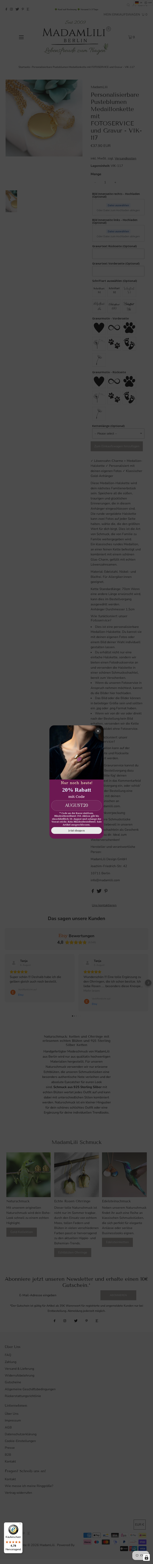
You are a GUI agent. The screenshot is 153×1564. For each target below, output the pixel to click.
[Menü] (20, 1524)
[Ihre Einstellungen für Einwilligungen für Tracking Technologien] (146, 1557)
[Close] (98, 731)
